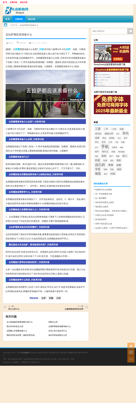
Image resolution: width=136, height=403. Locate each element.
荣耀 (118, 165)
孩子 (125, 138)
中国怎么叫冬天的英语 (104, 215)
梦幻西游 (121, 151)
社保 (105, 160)
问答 (41, 49)
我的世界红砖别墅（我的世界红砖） (21, 335)
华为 (125, 133)
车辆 (105, 169)
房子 (96, 147)
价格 (122, 128)
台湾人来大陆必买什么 (57, 330)
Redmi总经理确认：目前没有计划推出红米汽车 (112, 210)
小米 (110, 142)
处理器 (111, 138)
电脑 (117, 156)
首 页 (5, 2)
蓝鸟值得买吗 (100, 219)
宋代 (97, 142)
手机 (105, 146)
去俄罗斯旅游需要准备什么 (59, 326)
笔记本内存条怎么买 (15, 326)
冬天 (117, 134)
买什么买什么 (13, 308)
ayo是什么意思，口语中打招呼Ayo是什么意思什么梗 (112, 227)
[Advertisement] (68, 384)
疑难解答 (71, 352)
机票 (113, 151)
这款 (119, 169)
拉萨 (68, 49)
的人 (124, 155)
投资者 (114, 147)
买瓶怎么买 (53, 322)
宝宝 (103, 142)
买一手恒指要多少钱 (103, 193)
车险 (112, 169)
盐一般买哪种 (100, 198)
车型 (97, 169)
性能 (123, 142)
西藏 (17, 49)
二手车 (113, 129)
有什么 (105, 151)
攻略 (121, 147)
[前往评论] (130, 352)
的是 (97, 160)
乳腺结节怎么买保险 (103, 189)
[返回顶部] (130, 359)
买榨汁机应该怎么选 (103, 223)
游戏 (103, 155)
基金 (104, 138)
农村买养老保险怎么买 (57, 335)
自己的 (100, 164)
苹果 (110, 165)
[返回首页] (130, 346)
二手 (106, 128)
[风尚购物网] (17, 5)
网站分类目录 (43, 352)
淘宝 (96, 156)
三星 (98, 128)
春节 (97, 151)
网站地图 (63, 352)
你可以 (98, 133)
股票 (119, 160)
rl (13, 43)
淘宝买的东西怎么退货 (104, 202)
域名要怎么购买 (101, 206)
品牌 (97, 137)
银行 (105, 174)
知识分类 (23, 2)
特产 (111, 156)
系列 (111, 160)
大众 (119, 138)
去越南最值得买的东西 (74, 308)
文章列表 (13, 2)
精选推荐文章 (54, 352)
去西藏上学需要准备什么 (17, 330)
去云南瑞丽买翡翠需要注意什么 (20, 322)
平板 (116, 142)
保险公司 (109, 133)
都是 (98, 173)
